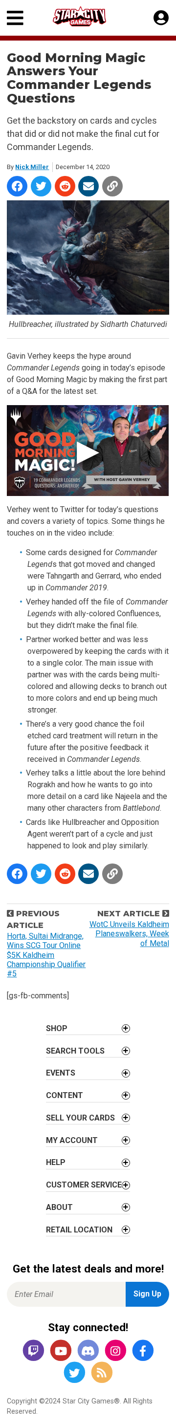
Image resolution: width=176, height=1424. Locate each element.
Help (56, 1162)
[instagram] (115, 1351)
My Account (72, 1140)
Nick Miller (32, 167)
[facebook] (142, 1351)
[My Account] (161, 18)
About (59, 1207)
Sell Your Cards (80, 1117)
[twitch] (33, 1351)
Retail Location (79, 1229)
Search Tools (75, 1051)
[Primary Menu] (15, 17)
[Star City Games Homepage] (88, 16)
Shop (56, 1028)
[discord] (88, 1351)
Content (64, 1095)
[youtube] (60, 1351)
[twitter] (74, 1373)
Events (60, 1073)
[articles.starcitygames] (101, 1373)
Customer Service (84, 1184)
